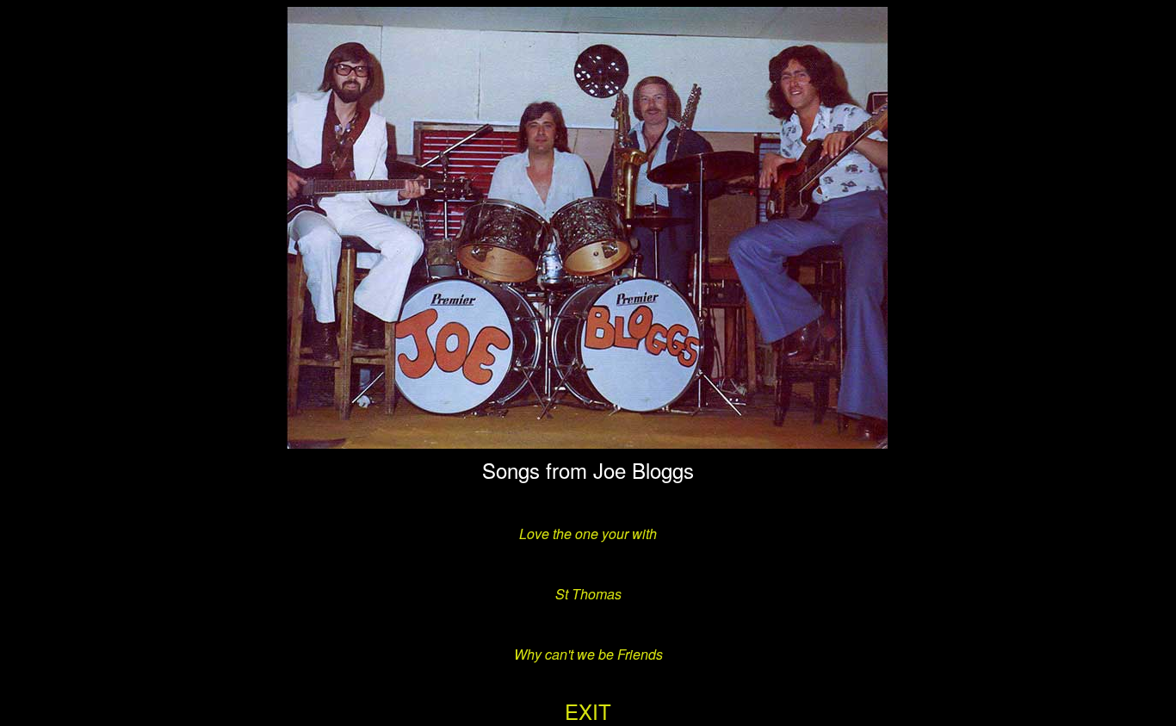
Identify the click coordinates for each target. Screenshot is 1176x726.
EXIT (588, 711)
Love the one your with (588, 533)
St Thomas (588, 594)
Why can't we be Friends (588, 654)
